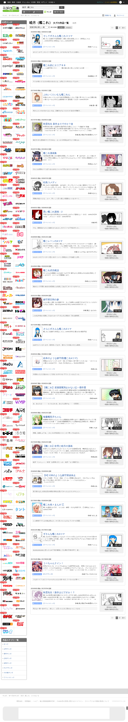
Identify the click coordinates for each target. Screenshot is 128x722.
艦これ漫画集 (50, 153)
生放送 (18, 2)
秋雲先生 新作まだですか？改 (58, 124)
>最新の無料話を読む (111, 53)
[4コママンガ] (47, 574)
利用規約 (28, 701)
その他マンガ (8, 673)
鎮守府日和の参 (51, 299)
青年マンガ (7, 654)
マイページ (120, 15)
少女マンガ (7, 658)
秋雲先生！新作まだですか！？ (59, 592)
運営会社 (19, 701)
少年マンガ (7, 649)
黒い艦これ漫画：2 (52, 211)
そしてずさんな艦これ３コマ (57, 36)
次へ (123, 28)
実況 (38, 2)
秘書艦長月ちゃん (52, 417)
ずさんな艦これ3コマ (54, 534)
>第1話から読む (111, 51)
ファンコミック (9, 677)
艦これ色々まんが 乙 (53, 504)
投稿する (108, 15)
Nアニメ (44, 2)
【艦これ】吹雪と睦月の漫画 (57, 446)
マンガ (49, 12)
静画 (13, 2)
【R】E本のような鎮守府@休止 (59, 475)
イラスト (39, 12)
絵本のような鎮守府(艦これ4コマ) (60, 358)
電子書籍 (60, 12)
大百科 (33, 2)
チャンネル (26, 2)
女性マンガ (7, 663)
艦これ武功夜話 (51, 270)
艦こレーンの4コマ (52, 241)
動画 (9, 2)
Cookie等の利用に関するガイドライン (70, 701)
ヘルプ (35, 701)
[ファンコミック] (49, 47)
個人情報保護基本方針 (47, 701)
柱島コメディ (50, 182)
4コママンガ (8, 668)
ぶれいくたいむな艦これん (56, 94)
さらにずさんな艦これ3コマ (57, 329)
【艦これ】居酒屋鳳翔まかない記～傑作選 (64, 387)
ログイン (100, 2)
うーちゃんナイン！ (53, 563)
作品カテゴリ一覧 (11, 640)
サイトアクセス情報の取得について (97, 701)
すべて (6, 644)
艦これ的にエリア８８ (54, 65)
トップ (28, 12)
